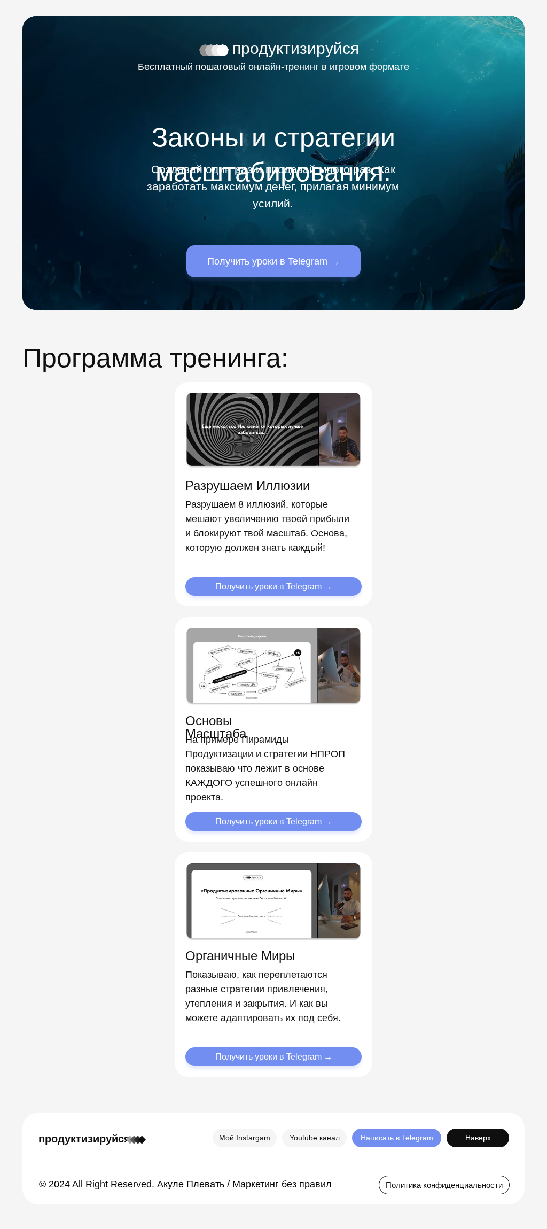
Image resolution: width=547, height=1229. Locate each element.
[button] (444, 1185)
